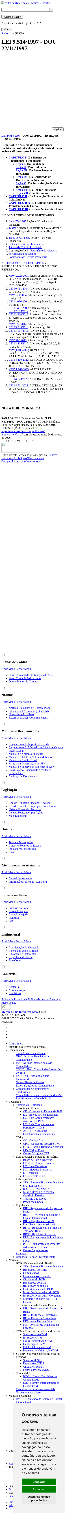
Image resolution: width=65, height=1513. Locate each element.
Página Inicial (16, 1043)
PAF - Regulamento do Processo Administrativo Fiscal (41, 1245)
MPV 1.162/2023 (19, 369)
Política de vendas (38, 999)
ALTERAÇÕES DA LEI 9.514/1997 (22, 263)
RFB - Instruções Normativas (40, 1314)
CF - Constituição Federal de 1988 (42, 1111)
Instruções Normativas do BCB (41, 1292)
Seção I (20, 163)
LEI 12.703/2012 (18, 311)
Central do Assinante (20, 878)
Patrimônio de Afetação (43, 250)
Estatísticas (15, 993)
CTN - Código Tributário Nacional (43, 1146)
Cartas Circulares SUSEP (37, 1369)
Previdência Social (33, 1201)
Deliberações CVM (34, 1344)
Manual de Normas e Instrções (26, 753)
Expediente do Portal (20, 957)
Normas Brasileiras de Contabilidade (29, 707)
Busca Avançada (18, 911)
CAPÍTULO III (18, 209)
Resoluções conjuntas (35, 1285)
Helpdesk (14, 917)
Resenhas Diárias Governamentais (28, 717)
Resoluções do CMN (35, 1269)
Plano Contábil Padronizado (25, 678)
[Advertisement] (32, 91)
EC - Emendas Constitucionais (40, 1114)
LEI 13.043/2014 (18, 327)
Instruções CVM (32, 1337)
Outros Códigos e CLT (36, 1153)
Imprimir (58, 129)
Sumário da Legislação (29, 1104)
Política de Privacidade (14, 999)
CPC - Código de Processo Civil (41, 1143)
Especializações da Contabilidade (35, 1085)
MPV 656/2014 (18, 324)
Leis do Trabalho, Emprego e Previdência (32, 806)
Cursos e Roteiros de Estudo (25, 845)
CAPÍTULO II (18, 196)
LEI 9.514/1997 (10, 135)
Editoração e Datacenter (22, 953)
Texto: (12, 227)
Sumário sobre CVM (35, 1334)
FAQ (11, 920)
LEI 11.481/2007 (18, 307)
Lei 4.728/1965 (17, 221)
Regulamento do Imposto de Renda (29, 744)
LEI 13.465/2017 (18, 343)
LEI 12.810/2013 (18, 314)
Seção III (21, 170)
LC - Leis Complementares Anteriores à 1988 (38, 1119)
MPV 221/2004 (18, 295)
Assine (12, 16)
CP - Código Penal (33, 1150)
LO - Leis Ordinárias (35, 1166)
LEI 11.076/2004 (18, 301)
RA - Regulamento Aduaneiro (40, 1224)
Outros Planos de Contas (23, 681)
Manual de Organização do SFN (27, 763)
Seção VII (22, 193)
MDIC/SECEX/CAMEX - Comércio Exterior (38, 1194)
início (4, 32)
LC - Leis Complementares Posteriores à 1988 (38, 1126)
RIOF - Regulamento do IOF (39, 1234)
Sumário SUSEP (32, 1360)
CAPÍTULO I (17, 157)
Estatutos (21, 1253)
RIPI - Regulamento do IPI (38, 1221)
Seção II (21, 167)
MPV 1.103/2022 (19, 349)
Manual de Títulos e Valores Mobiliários (31, 757)
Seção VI (21, 189)
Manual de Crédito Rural (23, 760)
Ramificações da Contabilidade (33, 1098)
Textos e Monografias (21, 842)
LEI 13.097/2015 (18, 330)
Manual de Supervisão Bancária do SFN (32, 766)
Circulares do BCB (34, 1279)
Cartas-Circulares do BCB (38, 1289)
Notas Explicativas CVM (37, 1340)
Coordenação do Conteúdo (24, 947)
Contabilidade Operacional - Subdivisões (39, 1095)
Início (12, 1501)
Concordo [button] (39, 1481)
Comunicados (31, 1272)
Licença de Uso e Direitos (23, 950)
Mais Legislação (18, 815)
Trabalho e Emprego (34, 1198)
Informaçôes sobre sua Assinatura (28, 881)
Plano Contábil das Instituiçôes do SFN (31, 675)
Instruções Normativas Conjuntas (42, 1295)
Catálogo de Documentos (23, 776)
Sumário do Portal (19, 908)
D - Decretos (30, 1172)
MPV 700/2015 (18, 340)
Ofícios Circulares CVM (37, 1347)
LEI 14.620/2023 (18, 379)
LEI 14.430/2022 (18, 359)
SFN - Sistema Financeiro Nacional (43, 1182)
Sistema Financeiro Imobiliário (26, 244)
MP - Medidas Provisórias (38, 1169)
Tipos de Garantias (19, 237)
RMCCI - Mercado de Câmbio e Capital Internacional (41, 1216)
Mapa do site (8, 1002)
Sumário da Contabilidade (31, 1053)
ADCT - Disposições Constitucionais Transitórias (39, 1132)
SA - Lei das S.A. (33, 1185)
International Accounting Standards (29, 711)
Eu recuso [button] (39, 1489)
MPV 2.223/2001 (19, 275)
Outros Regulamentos (35, 1250)
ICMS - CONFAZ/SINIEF (38, 1188)
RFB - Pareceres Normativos (39, 1318)
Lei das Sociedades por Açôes (26, 812)
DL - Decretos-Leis (34, 1176)
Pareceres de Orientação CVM (40, 1350)
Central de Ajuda (18, 914)
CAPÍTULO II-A (19, 202)
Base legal (55, 999)
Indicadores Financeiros (22, 848)
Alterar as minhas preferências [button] (39, 1498)
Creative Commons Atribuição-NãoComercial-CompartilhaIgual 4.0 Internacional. (29, 458)
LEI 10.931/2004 (18, 288)
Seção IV (21, 176)
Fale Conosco (16, 960)
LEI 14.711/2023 (18, 385)
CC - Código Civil (33, 1140)
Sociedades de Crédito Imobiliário (28, 256)
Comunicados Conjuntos (37, 1276)
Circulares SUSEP (33, 1366)
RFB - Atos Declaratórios (37, 1321)
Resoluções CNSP (33, 1363)
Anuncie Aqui (17, 990)
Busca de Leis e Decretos (37, 1159)
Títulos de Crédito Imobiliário (25, 247)
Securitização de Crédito (22, 253)
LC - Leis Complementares (38, 1163)
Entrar (7, 29)
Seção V (21, 183)
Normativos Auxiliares (21, 714)
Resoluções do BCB (34, 1282)
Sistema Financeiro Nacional (25, 809)
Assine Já (14, 986)
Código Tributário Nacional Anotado (30, 802)
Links (12, 852)
